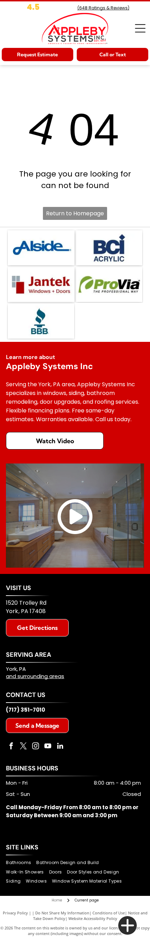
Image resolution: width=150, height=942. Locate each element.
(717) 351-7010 (25, 709)
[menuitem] (21, 863)
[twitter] (23, 747)
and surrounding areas (35, 676)
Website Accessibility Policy (92, 918)
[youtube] (48, 747)
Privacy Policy (15, 912)
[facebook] (11, 747)
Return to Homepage (75, 213)
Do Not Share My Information (62, 912)
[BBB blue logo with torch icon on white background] (41, 321)
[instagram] (35, 747)
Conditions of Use (108, 912)
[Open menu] (140, 28)
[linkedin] (60, 747)
